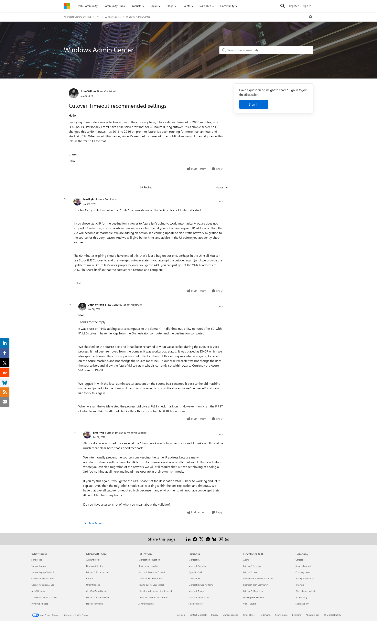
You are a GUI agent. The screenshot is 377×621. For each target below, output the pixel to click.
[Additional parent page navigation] (98, 16)
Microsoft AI (194, 559)
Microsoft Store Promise (97, 597)
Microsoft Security (197, 565)
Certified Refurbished (96, 591)
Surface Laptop (38, 565)
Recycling (296, 614)
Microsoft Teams (196, 591)
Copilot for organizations (43, 578)
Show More (95, 523)
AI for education (146, 603)
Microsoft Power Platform (200, 584)
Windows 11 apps (39, 603)
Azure (246, 559)
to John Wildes (136, 432)
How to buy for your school (151, 584)
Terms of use (249, 614)
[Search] (282, 6)
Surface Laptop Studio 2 (42, 572)
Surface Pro (36, 559)
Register (294, 6)
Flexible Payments (94, 603)
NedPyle (88, 199)
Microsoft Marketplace (254, 591)
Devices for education (148, 565)
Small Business (195, 603)
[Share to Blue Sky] (214, 539)
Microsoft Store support (97, 572)
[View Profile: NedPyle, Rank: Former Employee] (77, 201)
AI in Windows (38, 591)
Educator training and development (155, 591)
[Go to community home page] (67, 6)
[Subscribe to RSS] (221, 539)
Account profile (93, 559)
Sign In (307, 6)
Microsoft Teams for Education (152, 572)
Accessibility (301, 597)
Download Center (94, 565)
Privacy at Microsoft (305, 578)
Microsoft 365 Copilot (198, 597)
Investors (300, 584)
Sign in (253, 104)
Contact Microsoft (198, 614)
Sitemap (181, 614)
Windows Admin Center (138, 16)
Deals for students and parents (153, 597)
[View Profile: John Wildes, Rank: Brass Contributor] (74, 93)
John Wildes (88, 91)
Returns (90, 578)
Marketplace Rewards (253, 597)
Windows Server (113, 16)
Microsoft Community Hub (78, 16)
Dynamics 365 (195, 572)
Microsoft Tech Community (255, 584)
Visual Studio (249, 603)
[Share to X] (201, 539)
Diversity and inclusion (306, 591)
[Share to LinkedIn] (188, 539)
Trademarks (265, 614)
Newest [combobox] (222, 187)
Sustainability (302, 603)
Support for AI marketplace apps (258, 578)
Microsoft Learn (250, 572)
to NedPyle (134, 304)
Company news (303, 572)
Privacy (214, 614)
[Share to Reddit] (208, 539)
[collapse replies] (65, 199)
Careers (299, 559)
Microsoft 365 (195, 578)
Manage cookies (230, 614)
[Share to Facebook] (195, 539)
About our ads (312, 614)
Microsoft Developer (253, 565)
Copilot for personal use (42, 584)
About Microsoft (303, 565)
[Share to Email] (227, 539)
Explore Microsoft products (44, 597)
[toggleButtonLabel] (310, 16)
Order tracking (93, 584)
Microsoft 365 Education (150, 578)
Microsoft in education (149, 559)
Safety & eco (281, 614)
